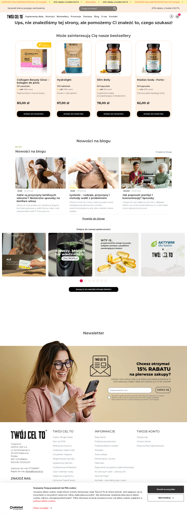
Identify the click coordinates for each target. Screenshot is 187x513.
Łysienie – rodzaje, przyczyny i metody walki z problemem (90, 197)
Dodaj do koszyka (33, 114)
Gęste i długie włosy (63, 437)
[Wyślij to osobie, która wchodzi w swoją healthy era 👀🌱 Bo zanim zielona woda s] (70, 254)
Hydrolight (64, 79)
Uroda (19, 191)
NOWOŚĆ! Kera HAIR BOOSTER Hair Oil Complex (24, 2)
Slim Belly (103, 79)
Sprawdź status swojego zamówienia (26, 8)
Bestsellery (91, 2)
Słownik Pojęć (102, 476)
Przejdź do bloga (164, 152)
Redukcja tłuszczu (62, 446)
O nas (104, 16)
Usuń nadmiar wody (63, 471)
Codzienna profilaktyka (64, 467)
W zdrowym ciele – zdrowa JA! (110, 471)
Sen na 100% (59, 441)
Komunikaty (101, 454)
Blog (96, 16)
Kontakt (113, 16)
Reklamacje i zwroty (105, 459)
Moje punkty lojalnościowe (150, 446)
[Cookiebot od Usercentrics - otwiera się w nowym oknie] (16, 508)
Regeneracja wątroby (64, 459)
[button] (81, 280)
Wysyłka (99, 450)
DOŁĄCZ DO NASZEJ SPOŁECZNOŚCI (93, 289)
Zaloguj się (142, 437)
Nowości (50, 16)
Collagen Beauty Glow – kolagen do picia (33, 81)
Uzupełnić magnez (62, 454)
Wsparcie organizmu (63, 476)
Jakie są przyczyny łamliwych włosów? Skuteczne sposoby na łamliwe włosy (38, 198)
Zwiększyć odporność (64, 450)
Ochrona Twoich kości (64, 480)
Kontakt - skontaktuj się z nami (110, 480)
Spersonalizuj (164, 498)
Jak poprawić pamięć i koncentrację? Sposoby (138, 197)
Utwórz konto (144, 441)
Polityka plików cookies (106, 446)
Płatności (99, 463)
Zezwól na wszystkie (166, 489)
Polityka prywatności (105, 441)
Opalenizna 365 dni (62, 463)
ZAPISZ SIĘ (163, 390)
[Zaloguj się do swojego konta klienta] (171, 16)
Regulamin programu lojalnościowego (114, 467)
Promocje (76, 16)
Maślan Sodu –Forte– (151, 79)
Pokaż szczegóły (40, 508)
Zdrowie (126, 191)
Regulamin (100, 437)
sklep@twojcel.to (34, 471)
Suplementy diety (34, 16)
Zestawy (87, 16)
